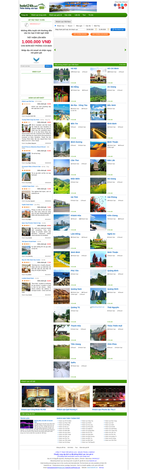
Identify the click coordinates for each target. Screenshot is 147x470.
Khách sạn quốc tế (55, 15)
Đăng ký (124, 2)
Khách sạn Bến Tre (87, 438)
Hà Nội (44, 223)
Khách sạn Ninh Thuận (65, 434)
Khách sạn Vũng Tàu (87, 421)
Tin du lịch (24, 418)
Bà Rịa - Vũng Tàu (45, 119)
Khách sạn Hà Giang (64, 442)
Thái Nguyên (113, 307)
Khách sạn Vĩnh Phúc (111, 440)
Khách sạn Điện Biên (64, 430)
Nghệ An (111, 234)
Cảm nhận (68, 15)
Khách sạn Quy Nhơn (64, 432)
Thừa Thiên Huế (114, 326)
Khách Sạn (60, 26)
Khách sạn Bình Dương (88, 436)
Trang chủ (24, 15)
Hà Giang (111, 179)
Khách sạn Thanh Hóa (111, 430)
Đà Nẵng (75, 87)
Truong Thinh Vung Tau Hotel (30, 119)
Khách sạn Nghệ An (87, 428)
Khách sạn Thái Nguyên (88, 442)
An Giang (111, 87)
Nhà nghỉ (79, 26)
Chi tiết (74, 83)
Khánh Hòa (76, 215)
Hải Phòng (112, 197)
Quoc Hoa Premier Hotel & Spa (31, 223)
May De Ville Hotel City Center (31, 260)
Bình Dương (76, 142)
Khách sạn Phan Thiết (64, 422)
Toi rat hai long (36, 153)
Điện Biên (75, 179)
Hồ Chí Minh (38, 101)
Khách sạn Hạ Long (87, 424)
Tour (84, 15)
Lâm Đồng (37, 204)
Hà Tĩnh (74, 197)
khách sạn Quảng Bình (88, 430)
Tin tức (91, 15)
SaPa (37, 186)
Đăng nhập (118, 2)
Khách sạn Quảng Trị (110, 436)
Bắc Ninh (111, 105)
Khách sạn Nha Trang (111, 421)
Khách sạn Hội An (86, 422)
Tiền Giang (76, 344)
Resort (70, 26)
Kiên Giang (112, 215)
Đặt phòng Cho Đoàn (100, 34)
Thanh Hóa (76, 326)
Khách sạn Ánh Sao (28, 101)
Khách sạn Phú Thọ (64, 438)
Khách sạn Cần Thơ (110, 432)
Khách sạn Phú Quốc (87, 426)
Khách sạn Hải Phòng (111, 428)
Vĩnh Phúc (112, 344)
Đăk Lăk (111, 160)
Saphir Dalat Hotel (27, 204)
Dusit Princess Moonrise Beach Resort (34, 147)
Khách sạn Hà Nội (110, 426)
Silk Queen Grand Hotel (29, 241)
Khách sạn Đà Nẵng (64, 424)
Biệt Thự (97, 26)
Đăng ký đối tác (61, 447)
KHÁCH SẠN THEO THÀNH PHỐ (68, 418)
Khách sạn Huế (109, 422)
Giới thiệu (70, 447)
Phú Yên (75, 271)
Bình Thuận (112, 142)
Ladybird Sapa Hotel (28, 186)
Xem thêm (123, 64)
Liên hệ (77, 15)
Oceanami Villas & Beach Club (31, 166)
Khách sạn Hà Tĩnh (87, 432)
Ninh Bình (75, 252)
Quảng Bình (112, 271)
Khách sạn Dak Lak (64, 436)
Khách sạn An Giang (110, 438)
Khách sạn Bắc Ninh (87, 440)
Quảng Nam (76, 289)
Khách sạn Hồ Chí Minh (65, 421)
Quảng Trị (75, 307)
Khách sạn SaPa (109, 424)
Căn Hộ (88, 26)
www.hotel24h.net (92, 467)
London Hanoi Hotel (28, 278)
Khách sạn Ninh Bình (87, 434)
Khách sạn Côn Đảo (64, 428)
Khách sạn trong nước (38, 15)
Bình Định (112, 124)
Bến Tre (74, 124)
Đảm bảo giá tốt (84, 447)
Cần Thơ (75, 160)
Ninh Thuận (112, 252)
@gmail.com (60, 467)
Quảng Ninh (112, 289)
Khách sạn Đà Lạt (63, 426)
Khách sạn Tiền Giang (65, 440)
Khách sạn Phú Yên (110, 434)
